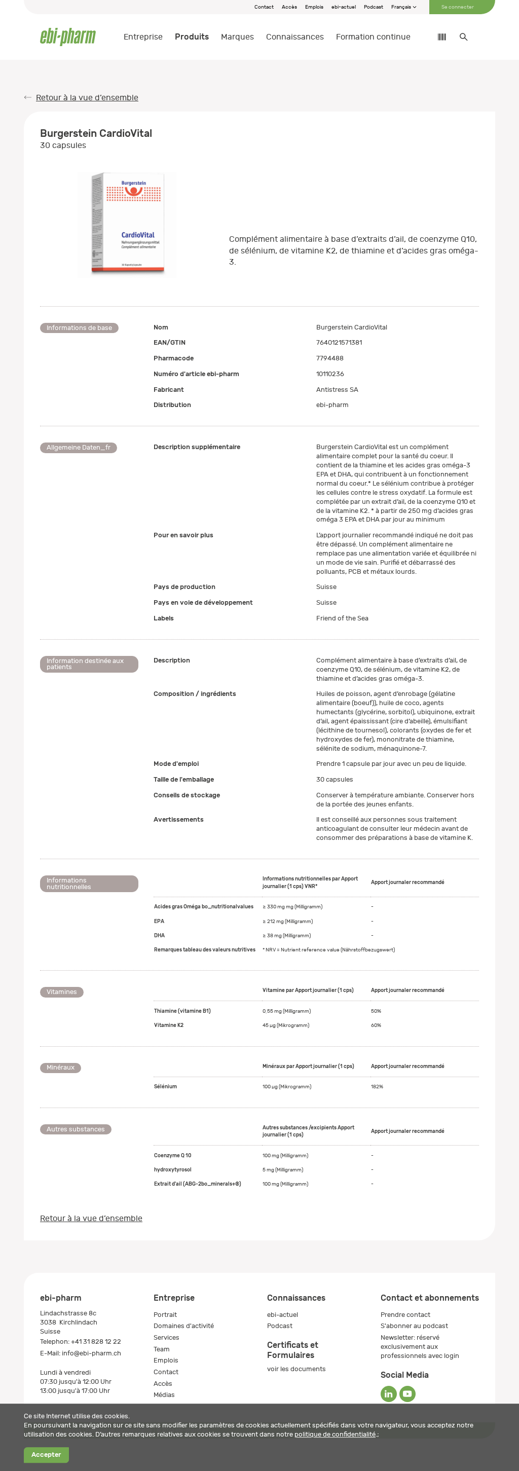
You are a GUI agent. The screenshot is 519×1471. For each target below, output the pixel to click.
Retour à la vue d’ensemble (87, 97)
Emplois (314, 7)
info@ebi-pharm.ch (91, 1353)
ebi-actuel (343, 7)
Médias (164, 1395)
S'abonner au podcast (414, 1326)
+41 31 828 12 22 (96, 1341)
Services (166, 1337)
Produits (192, 37)
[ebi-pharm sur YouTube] (407, 1394)
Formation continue (373, 37)
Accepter (46, 1455)
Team (162, 1349)
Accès (289, 7)
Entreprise (143, 37)
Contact (264, 7)
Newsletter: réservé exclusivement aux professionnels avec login (420, 1346)
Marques (237, 37)
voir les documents (296, 1369)
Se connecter (457, 7)
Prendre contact (405, 1314)
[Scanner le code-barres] (437, 37)
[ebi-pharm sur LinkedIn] (389, 1394)
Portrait (165, 1314)
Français (401, 7)
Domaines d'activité (184, 1326)
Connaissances (295, 37)
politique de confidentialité (335, 1434)
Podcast (373, 7)
